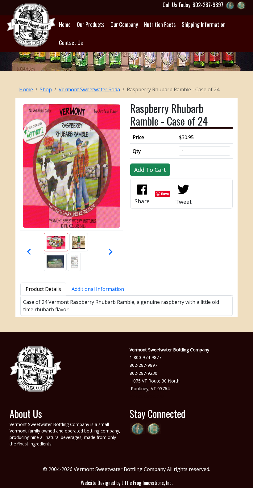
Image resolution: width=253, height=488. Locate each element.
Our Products (90, 24)
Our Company (124, 24)
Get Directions (150, 396)
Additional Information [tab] (98, 289)
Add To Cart (150, 169)
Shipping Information (204, 24)
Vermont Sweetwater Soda (89, 89)
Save (165, 193)
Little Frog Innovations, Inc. (147, 482)
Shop (46, 89)
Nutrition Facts (160, 24)
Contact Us (71, 43)
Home (26, 89)
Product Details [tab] (43, 289)
